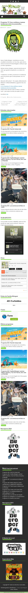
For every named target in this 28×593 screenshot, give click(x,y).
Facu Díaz (11, 97)
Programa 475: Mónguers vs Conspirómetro (13, 496)
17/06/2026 (4, 204)
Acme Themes (14, 589)
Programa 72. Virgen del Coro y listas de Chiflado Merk (6, 103)
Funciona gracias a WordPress (8, 587)
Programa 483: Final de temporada (11, 472)
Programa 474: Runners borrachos (11, 498)
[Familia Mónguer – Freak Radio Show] (14, 14)
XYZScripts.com (21, 592)
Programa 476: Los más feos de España (12, 494)
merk (10, 27)
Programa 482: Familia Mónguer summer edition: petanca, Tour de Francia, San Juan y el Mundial (13, 475)
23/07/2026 (4, 127)
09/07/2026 (4, 156)
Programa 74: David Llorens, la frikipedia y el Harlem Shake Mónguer (21, 103)
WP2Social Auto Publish (8, 592)
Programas (4, 97)
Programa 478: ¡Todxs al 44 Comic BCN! (12, 489)
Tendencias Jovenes (17, 97)
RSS (7, 94)
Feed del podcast (12, 468)
